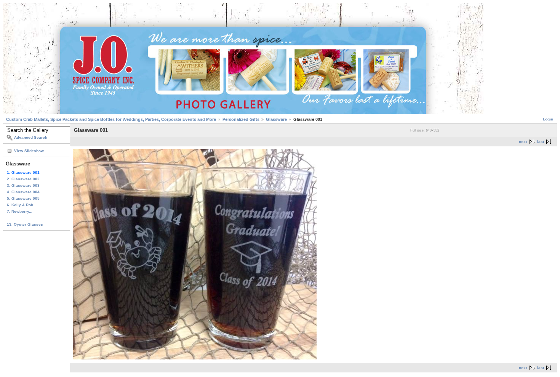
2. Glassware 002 (23, 179)
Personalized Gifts (240, 119)
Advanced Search (30, 137)
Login (548, 119)
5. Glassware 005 (23, 198)
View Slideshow (29, 151)
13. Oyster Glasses (25, 224)
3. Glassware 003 (23, 185)
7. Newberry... (19, 211)
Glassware (276, 119)
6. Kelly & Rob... (22, 205)
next (523, 142)
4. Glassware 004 (23, 192)
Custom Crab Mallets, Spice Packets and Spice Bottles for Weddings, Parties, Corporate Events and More (111, 119)
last (540, 142)
